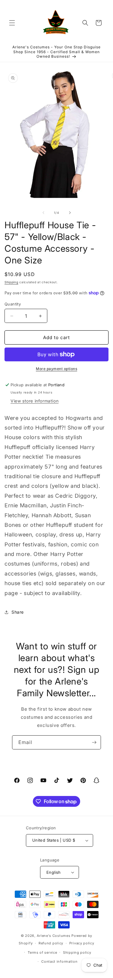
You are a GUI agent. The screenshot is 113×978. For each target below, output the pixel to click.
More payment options (56, 368)
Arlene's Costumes (54, 936)
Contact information (59, 961)
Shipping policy (77, 952)
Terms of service (42, 952)
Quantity (13, 304)
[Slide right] (70, 212)
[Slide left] (43, 212)
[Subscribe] (94, 742)
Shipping (11, 282)
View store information (34, 400)
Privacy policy (81, 943)
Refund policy (51, 943)
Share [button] (17, 612)
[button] (12, 22)
